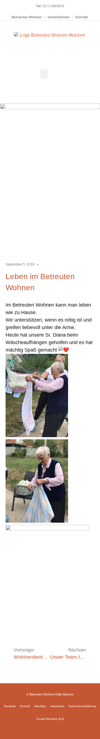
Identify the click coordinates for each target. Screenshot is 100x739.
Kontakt (82, 17)
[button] (44, 74)
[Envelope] (58, 728)
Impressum (57, 706)
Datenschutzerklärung (82, 706)
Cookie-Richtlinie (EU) (50, 718)
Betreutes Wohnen (27, 17)
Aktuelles (40, 706)
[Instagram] (50, 728)
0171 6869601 (53, 6)
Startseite (10, 706)
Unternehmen (58, 17)
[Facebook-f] (42, 728)
